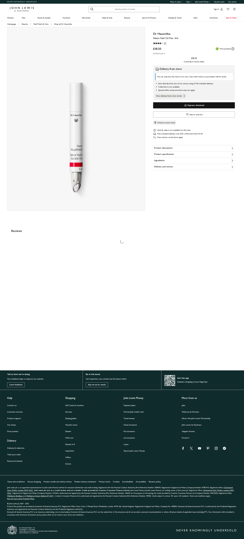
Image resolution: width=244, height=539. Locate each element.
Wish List (69, 438)
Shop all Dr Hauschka (63, 24)
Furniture (66, 18)
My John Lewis (219, 2)
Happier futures (188, 431)
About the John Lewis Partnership (196, 418)
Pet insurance (129, 431)
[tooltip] (233, 49)
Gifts (195, 18)
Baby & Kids (107, 18)
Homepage (11, 24)
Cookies (116, 481)
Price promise (12, 431)
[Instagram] (216, 449)
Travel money (129, 418)
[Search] (92, 9)
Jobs (183, 405)
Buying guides (71, 418)
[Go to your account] (221, 9)
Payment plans (129, 405)
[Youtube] (199, 449)
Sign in (216, 9)
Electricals (86, 18)
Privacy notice (104, 481)
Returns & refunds (14, 461)
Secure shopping (34, 481)
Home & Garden (44, 18)
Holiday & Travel (174, 18)
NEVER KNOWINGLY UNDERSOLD (22, 2)
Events (68, 464)
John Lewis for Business (192, 425)
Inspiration (69, 451)
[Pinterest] (207, 449)
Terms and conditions (16, 481)
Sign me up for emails (97, 385)
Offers (68, 457)
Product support (14, 418)
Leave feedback (15, 385)
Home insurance (130, 425)
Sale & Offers (231, 18)
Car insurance (129, 438)
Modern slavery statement (85, 481)
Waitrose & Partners (190, 412)
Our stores (232, 2)
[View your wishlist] (227, 9)
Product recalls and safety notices (57, 481)
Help (188, 2)
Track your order (14, 454)
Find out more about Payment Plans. (21, 499)
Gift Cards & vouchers (74, 405)
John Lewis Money (201, 2)
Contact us (12, 405)
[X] (191, 449)
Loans (126, 444)
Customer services (15, 412)
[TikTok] (224, 449)
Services (68, 412)
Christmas (213, 18)
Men (23, 18)
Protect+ (185, 438)
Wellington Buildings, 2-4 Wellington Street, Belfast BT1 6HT (30, 496)
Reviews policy (155, 481)
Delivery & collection (15, 448)
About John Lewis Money (134, 451)
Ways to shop (175, 2)
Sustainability (127, 481)
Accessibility (141, 481)
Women (10, 18)
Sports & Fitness (149, 18)
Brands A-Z (70, 444)
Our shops (11, 425)
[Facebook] (183, 449)
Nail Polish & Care (40, 24)
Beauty (127, 18)
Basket (68, 431)
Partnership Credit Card (133, 412)
